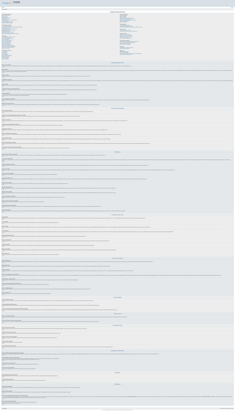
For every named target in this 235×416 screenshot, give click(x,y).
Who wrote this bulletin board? (124, 51)
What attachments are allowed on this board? (126, 47)
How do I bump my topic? (5, 48)
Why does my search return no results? (126, 35)
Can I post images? (5, 54)
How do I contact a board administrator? (126, 54)
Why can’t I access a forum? (6, 42)
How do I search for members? (124, 37)
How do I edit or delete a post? (6, 37)
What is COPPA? (4, 16)
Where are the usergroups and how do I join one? (127, 18)
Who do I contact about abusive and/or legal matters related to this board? (131, 53)
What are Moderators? (123, 16)
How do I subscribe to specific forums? (125, 43)
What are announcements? (6, 56)
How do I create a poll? (5, 39)
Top (3, 72)
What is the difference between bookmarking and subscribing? (129, 41)
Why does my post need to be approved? (8, 47)
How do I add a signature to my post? (7, 38)
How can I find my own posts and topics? (126, 38)
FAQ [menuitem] (3, 7)
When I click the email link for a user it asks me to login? (10, 33)
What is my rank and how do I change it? (8, 32)
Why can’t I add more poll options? (7, 40)
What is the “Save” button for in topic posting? (8, 46)
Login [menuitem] (232, 7)
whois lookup (70, 396)
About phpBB (73, 387)
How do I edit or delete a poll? (6, 41)
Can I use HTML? (4, 52)
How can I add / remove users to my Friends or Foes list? (128, 31)
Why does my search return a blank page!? (126, 36)
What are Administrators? (123, 15)
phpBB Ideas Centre (46, 392)
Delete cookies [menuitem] (223, 408)
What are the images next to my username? (8, 30)
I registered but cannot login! (6, 18)
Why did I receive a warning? (6, 44)
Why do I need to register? (6, 15)
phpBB (103, 129)
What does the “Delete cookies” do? (7, 22)
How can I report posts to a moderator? (8, 45)
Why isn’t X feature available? (124, 52)
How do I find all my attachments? (125, 48)
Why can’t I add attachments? (6, 43)
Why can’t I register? (5, 17)
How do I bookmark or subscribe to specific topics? (127, 42)
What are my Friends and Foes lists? (125, 30)
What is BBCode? (4, 51)
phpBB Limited (29, 387)
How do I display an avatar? (6, 31)
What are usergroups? (123, 17)
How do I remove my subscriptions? (125, 44)
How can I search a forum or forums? (125, 34)
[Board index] (7, 3)
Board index (5, 408)
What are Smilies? (4, 53)
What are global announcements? (7, 55)
